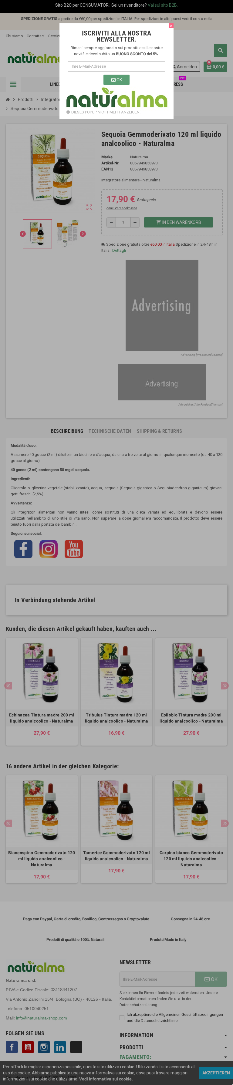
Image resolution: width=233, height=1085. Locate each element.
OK (119, 79)
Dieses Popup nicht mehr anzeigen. (105, 112)
